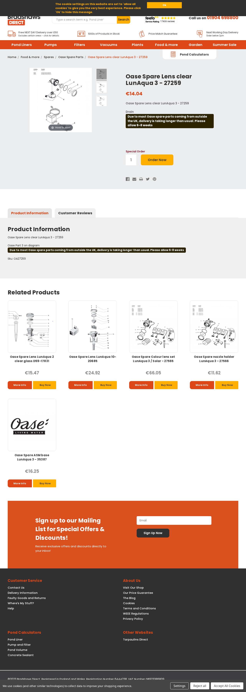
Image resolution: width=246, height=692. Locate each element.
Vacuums (108, 44)
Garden (195, 44)
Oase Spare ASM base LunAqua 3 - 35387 (32, 457)
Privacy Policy (133, 619)
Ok (164, 5)
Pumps (50, 44)
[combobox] (84, 19)
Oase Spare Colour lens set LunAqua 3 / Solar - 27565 (153, 359)
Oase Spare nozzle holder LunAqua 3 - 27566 (214, 359)
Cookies (129, 603)
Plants (137, 44)
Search (123, 19)
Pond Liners (22, 44)
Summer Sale (224, 44)
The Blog (129, 598)
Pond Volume (17, 650)
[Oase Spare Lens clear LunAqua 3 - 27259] (101, 74)
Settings (179, 686)
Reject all (199, 686)
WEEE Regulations (136, 614)
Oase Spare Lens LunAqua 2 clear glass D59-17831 (32, 359)
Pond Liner (15, 639)
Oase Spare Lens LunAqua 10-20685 (92, 359)
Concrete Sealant (21, 655)
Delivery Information (23, 593)
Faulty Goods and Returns (27, 598)
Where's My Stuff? (21, 603)
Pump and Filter (19, 645)
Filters (79, 44)
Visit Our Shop (133, 588)
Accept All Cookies (227, 686)
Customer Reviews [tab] (75, 213)
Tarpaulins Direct (135, 639)
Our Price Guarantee (138, 593)
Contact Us (16, 588)
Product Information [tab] (29, 213)
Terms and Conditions (139, 608)
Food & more (166, 44)
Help (11, 608)
